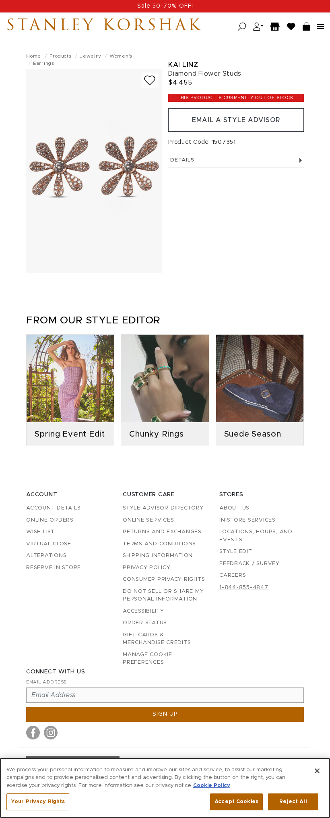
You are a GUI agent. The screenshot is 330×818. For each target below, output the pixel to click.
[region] (165, 788)
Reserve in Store (53, 567)
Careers (232, 575)
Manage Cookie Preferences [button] (147, 658)
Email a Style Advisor (236, 120)
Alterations (46, 555)
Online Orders (50, 520)
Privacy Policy (147, 567)
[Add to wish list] (150, 80)
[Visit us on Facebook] (33, 732)
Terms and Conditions (159, 544)
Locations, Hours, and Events (256, 536)
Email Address (46, 682)
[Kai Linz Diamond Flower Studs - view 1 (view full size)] (94, 171)
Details (182, 160)
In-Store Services (247, 520)
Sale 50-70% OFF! (165, 6)
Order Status (145, 622)
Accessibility (143, 611)
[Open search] (242, 27)
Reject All (293, 801)
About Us (234, 508)
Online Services (148, 520)
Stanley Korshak (104, 26)
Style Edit (235, 551)
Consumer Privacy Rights (164, 579)
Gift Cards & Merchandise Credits (157, 639)
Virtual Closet (50, 544)
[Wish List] (291, 27)
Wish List (40, 531)
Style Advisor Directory (163, 508)
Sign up (165, 714)
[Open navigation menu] (320, 26)
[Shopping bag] (307, 27)
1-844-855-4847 (243, 587)
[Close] (317, 771)
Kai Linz (183, 64)
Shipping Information (158, 555)
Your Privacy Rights (38, 801)
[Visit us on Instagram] (51, 732)
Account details (53, 508)
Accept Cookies (236, 801)
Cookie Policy (211, 785)
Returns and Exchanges (162, 531)
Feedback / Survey (249, 563)
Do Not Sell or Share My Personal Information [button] (163, 595)
